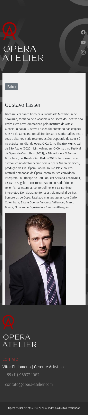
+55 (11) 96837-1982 (22, 374)
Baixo (11, 86)
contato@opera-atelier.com (29, 384)
